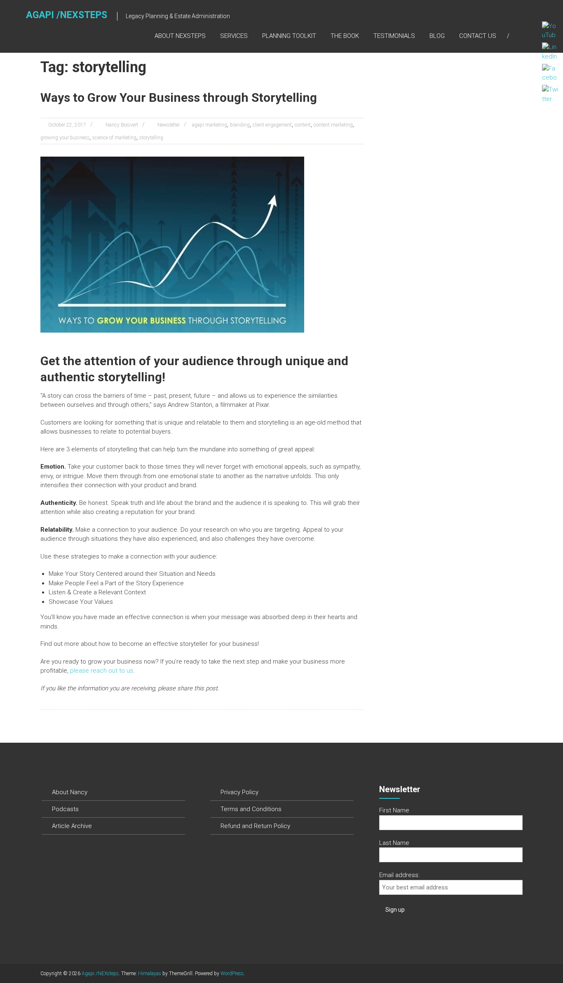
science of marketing (114, 138)
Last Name (394, 843)
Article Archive (72, 826)
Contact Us (477, 36)
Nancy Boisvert (122, 125)
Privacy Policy (239, 792)
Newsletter (168, 125)
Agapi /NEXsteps (66, 15)
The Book (345, 36)
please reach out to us (101, 670)
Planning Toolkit (289, 36)
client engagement (272, 125)
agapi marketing (209, 125)
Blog (437, 36)
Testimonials (394, 36)
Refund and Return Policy (255, 826)
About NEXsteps (180, 36)
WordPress (232, 973)
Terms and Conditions (251, 809)
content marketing (333, 125)
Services (234, 36)
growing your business (64, 138)
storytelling (151, 138)
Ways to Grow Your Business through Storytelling (178, 97)
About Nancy (69, 792)
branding (240, 125)
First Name (394, 810)
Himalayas (149, 973)
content (303, 125)
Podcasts (65, 809)
